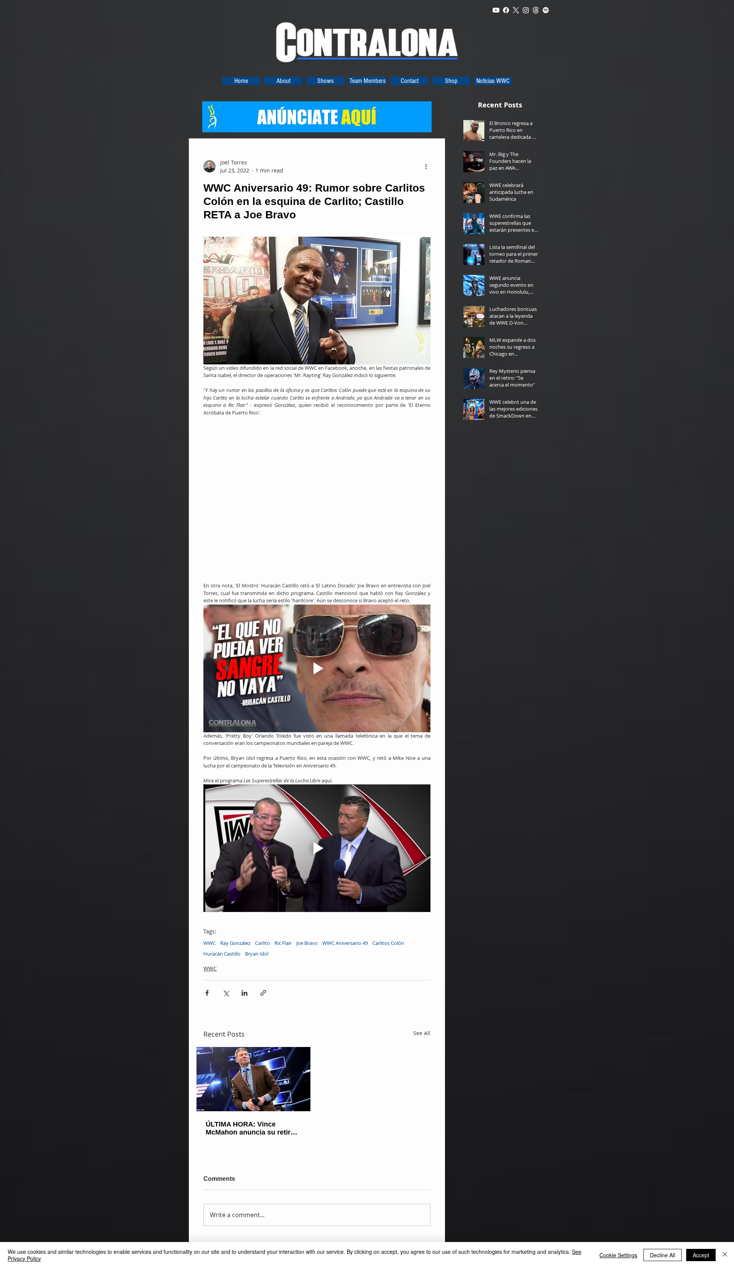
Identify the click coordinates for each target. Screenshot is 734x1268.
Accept (701, 1255)
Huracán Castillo (221, 954)
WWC (209, 943)
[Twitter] (516, 10)
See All (421, 1033)
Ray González (235, 943)
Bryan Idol (256, 954)
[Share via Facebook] (207, 993)
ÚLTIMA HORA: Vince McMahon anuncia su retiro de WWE (250, 1128)
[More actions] (425, 166)
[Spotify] (546, 10)
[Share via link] (263, 993)
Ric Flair (283, 943)
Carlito (262, 943)
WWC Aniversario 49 (345, 943)
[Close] (724, 1255)
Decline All (662, 1255)
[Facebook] (506, 10)
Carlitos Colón (388, 943)
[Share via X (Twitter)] (225, 993)
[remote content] (317, 499)
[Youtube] (496, 10)
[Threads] (536, 10)
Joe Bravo (307, 943)
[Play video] (316, 668)
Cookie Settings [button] (618, 1255)
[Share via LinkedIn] (244, 993)
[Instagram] (526, 10)
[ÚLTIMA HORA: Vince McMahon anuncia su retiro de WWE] (253, 1079)
